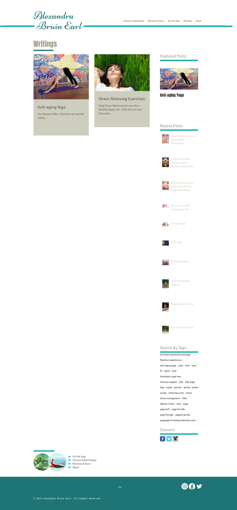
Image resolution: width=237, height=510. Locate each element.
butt (187, 365)
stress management (170, 398)
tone (178, 403)
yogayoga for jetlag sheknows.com (177, 420)
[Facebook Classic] (162, 438)
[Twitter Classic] (169, 438)
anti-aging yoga (168, 365)
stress (189, 392)
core (194, 365)
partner (178, 387)
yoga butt (165, 409)
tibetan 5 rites (167, 403)
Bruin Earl (59, 25)
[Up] (120, 487)
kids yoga (190, 382)
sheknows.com (176, 392)
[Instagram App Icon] (175, 438)
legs (162, 387)
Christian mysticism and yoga (175, 354)
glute (167, 370)
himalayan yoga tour (170, 376)
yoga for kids (178, 409)
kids (181, 382)
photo (195, 387)
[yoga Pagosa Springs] (184, 486)
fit (161, 370)
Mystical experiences (171, 360)
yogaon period (182, 414)
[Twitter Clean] (199, 486)
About (76, 467)
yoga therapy (166, 414)
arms (180, 365)
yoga (185, 403)
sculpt (163, 392)
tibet (184, 398)
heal (174, 370)
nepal (169, 387)
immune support (168, 382)
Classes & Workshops (84, 460)
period (187, 387)
